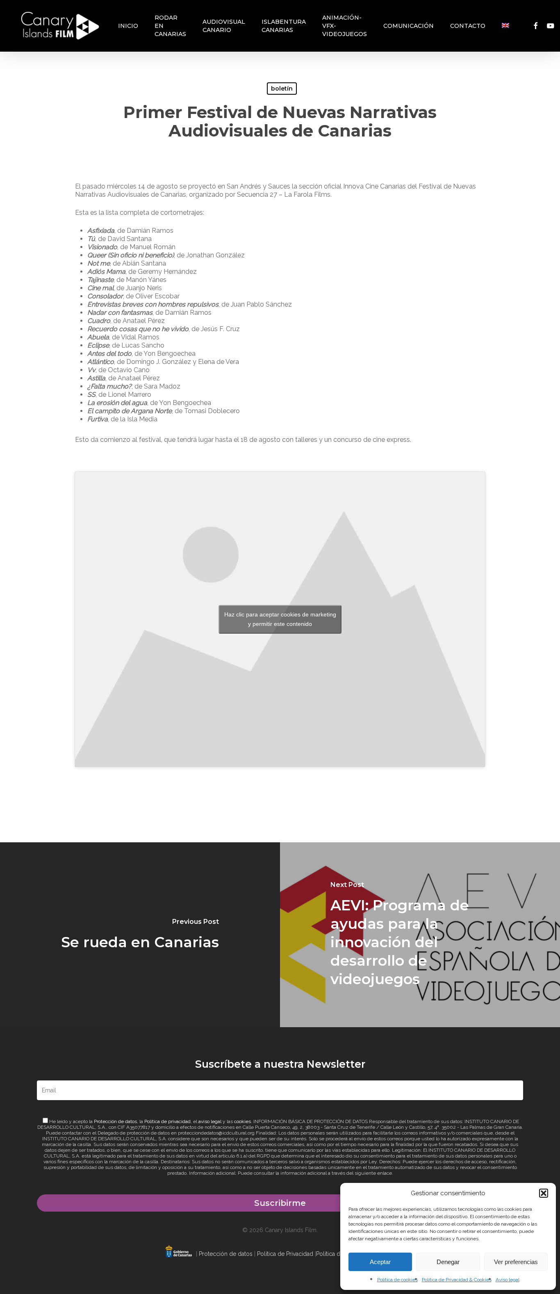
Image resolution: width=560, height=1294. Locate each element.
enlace (384, 1173)
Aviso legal (507, 1280)
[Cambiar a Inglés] (505, 26)
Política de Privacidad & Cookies (457, 1280)
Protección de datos (115, 1121)
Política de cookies (397, 1280)
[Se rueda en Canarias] (140, 935)
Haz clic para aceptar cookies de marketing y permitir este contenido (280, 619)
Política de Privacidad (285, 1254)
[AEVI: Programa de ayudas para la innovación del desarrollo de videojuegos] (420, 935)
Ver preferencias (516, 1261)
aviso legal (209, 1121)
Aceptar (380, 1261)
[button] (544, 1193)
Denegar (448, 1261)
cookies (242, 1121)
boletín (282, 88)
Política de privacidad (167, 1121)
